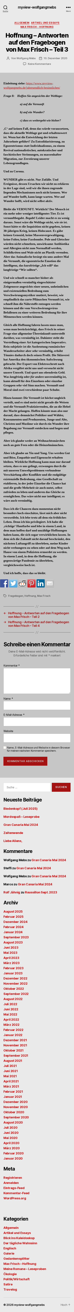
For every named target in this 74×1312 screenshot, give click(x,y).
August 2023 (13, 942)
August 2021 (12, 1060)
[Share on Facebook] (4, 583)
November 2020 (15, 1107)
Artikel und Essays (45, 22)
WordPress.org (14, 1198)
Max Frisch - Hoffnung (37, 26)
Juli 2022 (10, 1004)
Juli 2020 (10, 1127)
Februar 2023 (13, 968)
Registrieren (12, 1177)
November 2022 (15, 983)
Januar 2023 (13, 973)
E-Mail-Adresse (14, 714)
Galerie (8, 1253)
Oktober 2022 (13, 988)
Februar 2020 (13, 1153)
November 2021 (15, 1045)
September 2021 (15, 1055)
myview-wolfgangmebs (37, 7)
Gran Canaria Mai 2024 (20, 825)
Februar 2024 (13, 927)
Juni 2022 (10, 1009)
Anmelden (11, 1183)
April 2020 (11, 1143)
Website (8, 731)
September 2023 (16, 937)
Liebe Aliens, (12, 841)
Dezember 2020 (15, 1102)
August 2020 (13, 1122)
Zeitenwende (13, 833)
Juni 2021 (10, 1071)
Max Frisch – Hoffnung (19, 1264)
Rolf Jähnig (11, 892)
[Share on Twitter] (13, 583)
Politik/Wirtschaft (16, 1279)
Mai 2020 (10, 1138)
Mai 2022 (10, 1014)
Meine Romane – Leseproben (24, 1269)
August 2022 (13, 999)
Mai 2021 (10, 1076)
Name (8, 698)
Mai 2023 (10, 952)
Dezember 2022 (15, 978)
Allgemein (21, 22)
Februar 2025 (13, 916)
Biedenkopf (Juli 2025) (20, 808)
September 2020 (16, 1117)
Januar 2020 (13, 1158)
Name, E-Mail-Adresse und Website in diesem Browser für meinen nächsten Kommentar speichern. (38, 749)
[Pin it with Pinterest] (31, 583)
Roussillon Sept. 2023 (41, 892)
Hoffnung (30, 595)
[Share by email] (50, 583)
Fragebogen (15, 595)
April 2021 (11, 1081)
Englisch (9, 1248)
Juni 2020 (11, 1133)
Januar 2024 (13, 932)
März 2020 (11, 1148)
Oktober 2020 (13, 1112)
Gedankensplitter (16, 1258)
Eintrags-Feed (14, 1188)
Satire (7, 1284)
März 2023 (11, 963)
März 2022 (11, 1024)
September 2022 (16, 994)
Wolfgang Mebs (26, 58)
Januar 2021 (12, 1097)
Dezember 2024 (15, 922)
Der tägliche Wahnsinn (20, 1243)
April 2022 (11, 1019)
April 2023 (11, 958)
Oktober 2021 (13, 1050)
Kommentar (11, 665)
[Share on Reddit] (22, 583)
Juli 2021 (10, 1066)
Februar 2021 (13, 1091)
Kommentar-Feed (16, 1193)
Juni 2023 (10, 947)
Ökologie (10, 1274)
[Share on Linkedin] (40, 583)
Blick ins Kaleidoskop (19, 1238)
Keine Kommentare (39, 64)
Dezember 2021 (15, 1040)
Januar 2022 (12, 1035)
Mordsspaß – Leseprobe (21, 816)
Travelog (10, 1289)
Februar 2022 (13, 1030)
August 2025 (13, 911)
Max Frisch (43, 595)
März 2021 (11, 1086)
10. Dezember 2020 (55, 58)
